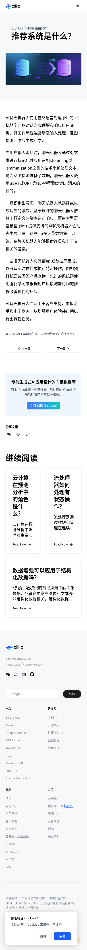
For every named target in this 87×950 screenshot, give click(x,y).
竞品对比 (11, 828)
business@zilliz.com (19, 658)
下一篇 (61, 348)
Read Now (19, 544)
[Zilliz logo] (13, 7)
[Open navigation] (77, 6)
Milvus (10, 725)
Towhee (11, 748)
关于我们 (54, 798)
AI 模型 (10, 844)
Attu (9, 755)
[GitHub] (32, 674)
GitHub (10, 851)
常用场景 (11, 813)
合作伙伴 (54, 821)
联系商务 (54, 836)
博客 (8, 798)
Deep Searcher (16, 732)
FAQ (20, 28)
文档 (51, 717)
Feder (10, 770)
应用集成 (54, 748)
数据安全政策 (58, 898)
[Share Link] (27, 434)
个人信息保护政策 (33, 898)
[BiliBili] (24, 674)
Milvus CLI (13, 763)
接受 (62, 936)
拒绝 (43, 936)
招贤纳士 (54, 806)
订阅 (72, 694)
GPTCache (13, 740)
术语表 (10, 859)
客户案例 (11, 821)
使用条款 (11, 898)
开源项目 (54, 725)
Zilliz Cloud (13, 717)
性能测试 (54, 732)
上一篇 (26, 348)
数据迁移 (54, 740)
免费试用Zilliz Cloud (43, 405)
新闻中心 (54, 813)
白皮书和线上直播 (17, 836)
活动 (51, 828)
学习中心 (11, 806)
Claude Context (16, 778)
